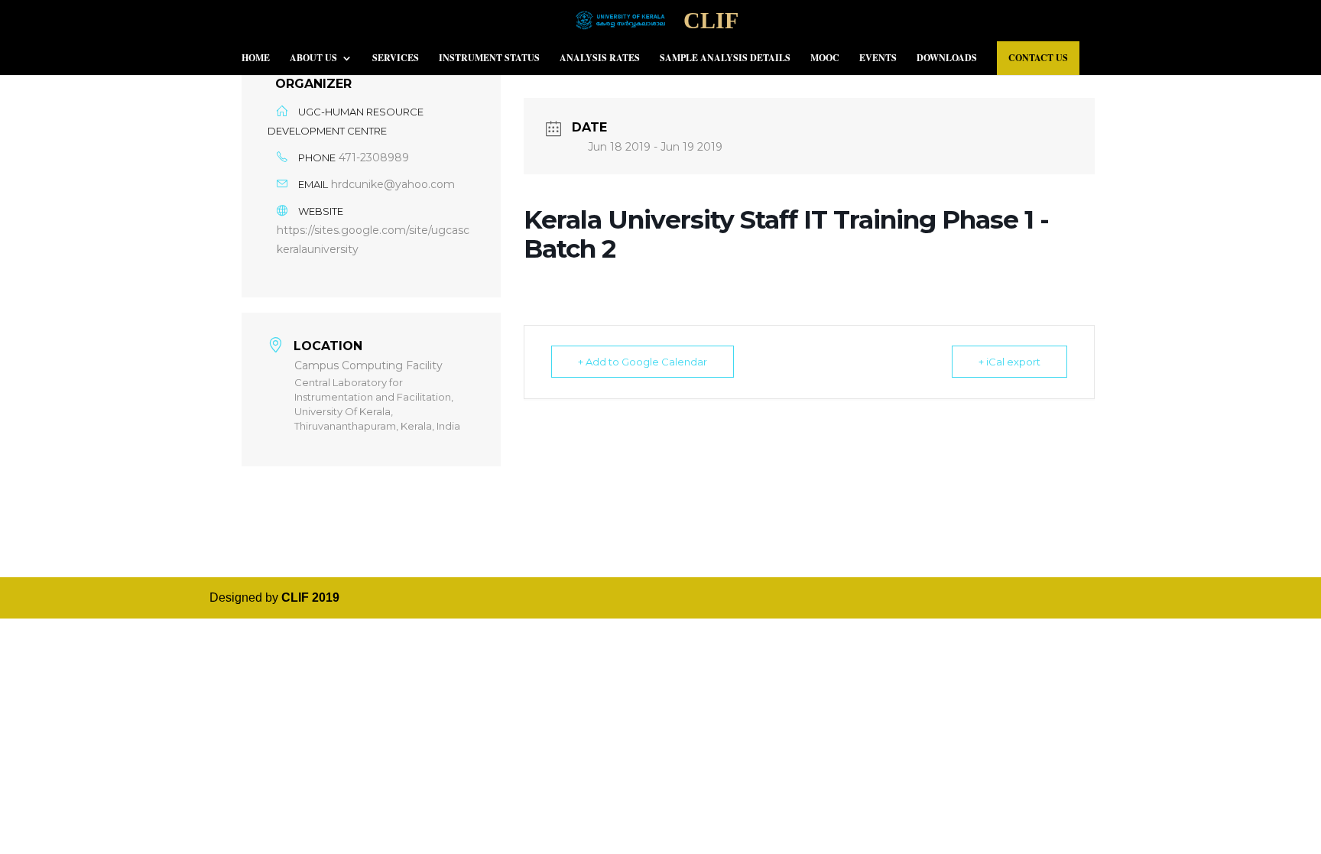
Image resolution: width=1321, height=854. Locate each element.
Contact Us (1038, 57)
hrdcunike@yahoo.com (393, 184)
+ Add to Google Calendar (642, 362)
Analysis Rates (600, 58)
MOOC (824, 58)
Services (395, 58)
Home (256, 58)
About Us (313, 58)
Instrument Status (489, 58)
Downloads (947, 58)
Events (878, 58)
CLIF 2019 (310, 597)
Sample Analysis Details (725, 58)
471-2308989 (374, 157)
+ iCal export (1009, 362)
